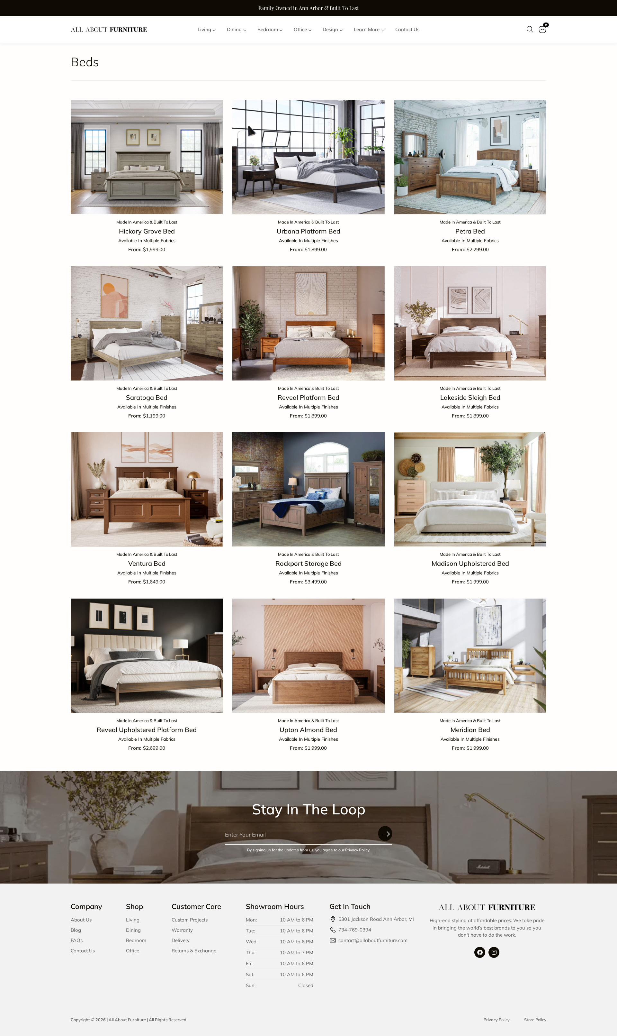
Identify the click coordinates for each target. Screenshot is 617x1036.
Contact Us (83, 951)
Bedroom (136, 940)
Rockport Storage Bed (308, 563)
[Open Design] (341, 29)
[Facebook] (479, 952)
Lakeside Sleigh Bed (470, 397)
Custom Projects (190, 920)
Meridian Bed (470, 730)
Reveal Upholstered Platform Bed (147, 730)
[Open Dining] (244, 29)
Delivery (181, 940)
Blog (76, 930)
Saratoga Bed (146, 397)
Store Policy (535, 1019)
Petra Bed (470, 231)
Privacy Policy (497, 1019)
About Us (81, 920)
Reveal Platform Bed (308, 397)
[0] (542, 34)
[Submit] (385, 833)
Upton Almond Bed (308, 730)
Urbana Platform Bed (308, 231)
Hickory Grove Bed (147, 231)
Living (132, 920)
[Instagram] (493, 952)
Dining (133, 930)
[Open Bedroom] (281, 29)
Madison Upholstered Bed (470, 563)
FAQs (77, 940)
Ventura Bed (146, 563)
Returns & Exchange (194, 951)
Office (132, 951)
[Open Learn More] (382, 29)
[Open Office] (309, 29)
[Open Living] (214, 29)
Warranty (182, 930)
